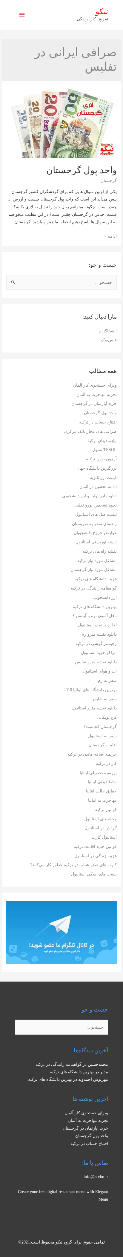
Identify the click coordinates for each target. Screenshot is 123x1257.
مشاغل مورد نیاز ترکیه (97, 560)
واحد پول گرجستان (100, 413)
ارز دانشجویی (105, 597)
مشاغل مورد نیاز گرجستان (93, 569)
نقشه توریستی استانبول (96, 542)
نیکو (102, 11)
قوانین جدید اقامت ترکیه (95, 846)
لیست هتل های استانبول (96, 514)
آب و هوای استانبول (100, 671)
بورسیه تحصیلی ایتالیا (98, 773)
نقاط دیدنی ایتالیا (102, 782)
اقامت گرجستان (102, 745)
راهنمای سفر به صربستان (94, 524)
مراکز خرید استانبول (99, 652)
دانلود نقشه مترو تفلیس (96, 662)
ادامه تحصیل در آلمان (98, 486)
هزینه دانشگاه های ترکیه (96, 579)
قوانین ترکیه (106, 809)
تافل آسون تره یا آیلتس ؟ (95, 616)
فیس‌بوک (109, 340)
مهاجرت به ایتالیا (102, 800)
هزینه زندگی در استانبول (95, 856)
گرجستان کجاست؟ (100, 726)
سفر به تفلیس (104, 699)
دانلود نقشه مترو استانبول (94, 708)
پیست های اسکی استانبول (94, 874)
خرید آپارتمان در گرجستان (94, 403)
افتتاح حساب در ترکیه (98, 422)
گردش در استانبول (100, 828)
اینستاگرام (108, 331)
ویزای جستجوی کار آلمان (95, 385)
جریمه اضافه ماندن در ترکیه (92, 754)
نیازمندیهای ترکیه (102, 440)
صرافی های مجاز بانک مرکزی (90, 431)
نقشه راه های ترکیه (100, 551)
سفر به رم (107, 680)
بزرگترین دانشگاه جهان (96, 468)
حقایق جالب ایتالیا (101, 791)
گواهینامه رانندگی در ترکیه (94, 588)
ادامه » (110, 236)
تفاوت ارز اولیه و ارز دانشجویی (89, 496)
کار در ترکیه (106, 763)
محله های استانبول (100, 819)
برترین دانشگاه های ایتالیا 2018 (90, 690)
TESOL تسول (104, 449)
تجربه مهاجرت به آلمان (96, 394)
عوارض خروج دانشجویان (95, 532)
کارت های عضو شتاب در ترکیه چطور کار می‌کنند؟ (73, 865)
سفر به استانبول (102, 736)
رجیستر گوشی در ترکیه (96, 643)
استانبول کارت (104, 837)
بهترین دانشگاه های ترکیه (95, 607)
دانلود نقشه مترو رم (99, 634)
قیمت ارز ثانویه (103, 477)
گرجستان (109, 180)
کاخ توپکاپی (107, 717)
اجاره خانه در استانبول (97, 625)
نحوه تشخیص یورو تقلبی (95, 505)
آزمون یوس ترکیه (101, 459)
